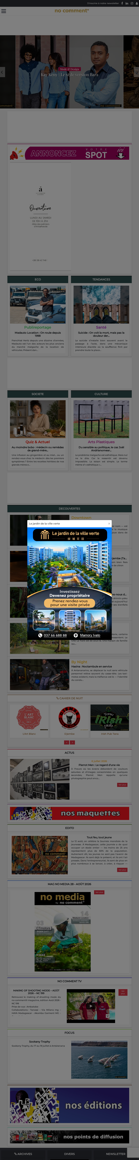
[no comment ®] (3, 11)
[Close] (109, 523)
